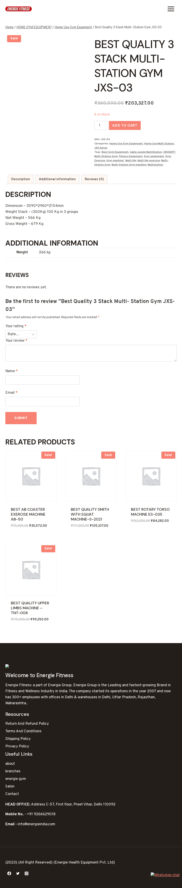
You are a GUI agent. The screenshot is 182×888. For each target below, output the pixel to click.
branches (12, 771)
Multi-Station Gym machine (129, 165)
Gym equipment (154, 156)
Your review (16, 340)
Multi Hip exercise (149, 160)
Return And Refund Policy (27, 723)
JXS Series (100, 148)
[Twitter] (18, 873)
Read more (140, 534)
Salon (9, 786)
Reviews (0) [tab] (94, 179)
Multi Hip (130, 160)
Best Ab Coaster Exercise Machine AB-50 (28, 514)
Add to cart (124, 125)
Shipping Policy (18, 739)
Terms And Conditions (23, 731)
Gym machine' (115, 160)
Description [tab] (20, 179)
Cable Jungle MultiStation (146, 152)
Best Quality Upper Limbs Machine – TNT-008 (30, 608)
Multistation (155, 165)
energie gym (15, 779)
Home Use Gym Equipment (126, 143)
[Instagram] (26, 873)
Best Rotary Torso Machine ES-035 (150, 512)
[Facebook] (9, 873)
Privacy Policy (17, 746)
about (10, 763)
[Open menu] (171, 9)
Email (11, 392)
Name (11, 371)
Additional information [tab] (57, 179)
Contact (12, 794)
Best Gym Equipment (115, 152)
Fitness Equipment (130, 156)
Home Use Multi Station (159, 143)
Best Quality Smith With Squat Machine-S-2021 (90, 514)
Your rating (15, 326)
